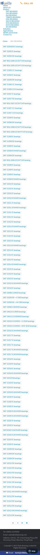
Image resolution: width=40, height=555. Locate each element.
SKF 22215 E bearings (11, 269)
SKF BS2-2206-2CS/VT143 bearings (17, 61)
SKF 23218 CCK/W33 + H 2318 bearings (18, 321)
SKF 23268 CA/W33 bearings (14, 293)
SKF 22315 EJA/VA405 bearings (15, 283)
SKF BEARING (11, 11)
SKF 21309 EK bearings (12, 454)
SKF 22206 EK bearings (12, 80)
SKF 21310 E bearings (11, 189)
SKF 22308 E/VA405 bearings (14, 151)
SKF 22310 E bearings (11, 193)
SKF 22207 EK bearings (12, 99)
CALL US (28, 3)
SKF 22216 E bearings (11, 288)
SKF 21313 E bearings (11, 236)
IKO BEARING (11, 27)
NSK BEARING (12, 19)
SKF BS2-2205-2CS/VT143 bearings (17, 65)
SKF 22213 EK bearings (12, 515)
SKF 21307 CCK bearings (13, 113)
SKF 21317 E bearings (11, 340)
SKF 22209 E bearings (11, 165)
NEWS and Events (10, 33)
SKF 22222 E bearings (11, 421)
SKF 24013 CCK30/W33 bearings (16, 316)
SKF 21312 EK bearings (12, 501)
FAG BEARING (11, 13)
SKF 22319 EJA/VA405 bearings (15, 392)
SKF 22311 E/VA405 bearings (14, 208)
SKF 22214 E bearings (11, 250)
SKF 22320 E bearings (11, 406)
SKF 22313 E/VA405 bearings (14, 245)
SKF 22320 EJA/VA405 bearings (15, 411)
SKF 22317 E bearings (11, 345)
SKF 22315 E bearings (11, 279)
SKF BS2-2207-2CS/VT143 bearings (17, 103)
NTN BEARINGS (12, 23)
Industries (7, 29)
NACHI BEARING (13, 21)
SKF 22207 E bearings (11, 94)
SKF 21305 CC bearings (12, 70)
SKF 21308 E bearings (11, 137)
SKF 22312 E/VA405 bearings (14, 226)
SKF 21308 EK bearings (12, 141)
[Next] (22, 523)
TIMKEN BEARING (13, 17)
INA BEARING (11, 15)
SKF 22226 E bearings (11, 444)
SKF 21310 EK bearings (12, 468)
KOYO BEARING (12, 25)
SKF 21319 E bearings (11, 383)
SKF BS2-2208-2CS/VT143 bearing (16, 160)
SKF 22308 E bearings (11, 146)
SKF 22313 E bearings (11, 241)
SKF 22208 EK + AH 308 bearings (16, 302)
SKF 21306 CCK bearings (13, 89)
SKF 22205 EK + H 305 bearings (15, 297)
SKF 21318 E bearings (11, 364)
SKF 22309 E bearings (11, 174)
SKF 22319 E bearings (11, 387)
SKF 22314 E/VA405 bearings (14, 264)
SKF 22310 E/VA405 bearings (14, 198)
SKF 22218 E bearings (11, 359)
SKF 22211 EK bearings (12, 477)
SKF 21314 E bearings (11, 255)
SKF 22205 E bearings (11, 51)
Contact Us (7, 35)
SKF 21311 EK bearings (12, 482)
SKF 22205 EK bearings (12, 56)
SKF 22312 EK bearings (12, 506)
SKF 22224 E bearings (11, 440)
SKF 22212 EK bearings (12, 496)
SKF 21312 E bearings (11, 222)
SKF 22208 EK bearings (12, 122)
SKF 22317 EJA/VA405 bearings (15, 350)
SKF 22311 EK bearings (12, 487)
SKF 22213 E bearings (11, 231)
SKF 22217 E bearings (11, 335)
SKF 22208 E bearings (11, 118)
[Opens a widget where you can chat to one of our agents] (32, 551)
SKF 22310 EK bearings (12, 473)
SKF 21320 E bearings (11, 402)
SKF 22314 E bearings (11, 260)
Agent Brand (8, 31)
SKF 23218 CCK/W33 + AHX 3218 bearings (19, 326)
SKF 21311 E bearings (11, 212)
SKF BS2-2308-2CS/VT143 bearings (17, 127)
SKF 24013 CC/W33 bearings (14, 312)
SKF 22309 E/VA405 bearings (14, 179)
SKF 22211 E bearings (11, 203)
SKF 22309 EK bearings (12, 458)
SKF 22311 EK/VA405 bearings (15, 492)
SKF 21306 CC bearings (12, 84)
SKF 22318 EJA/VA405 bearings (15, 373)
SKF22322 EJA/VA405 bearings (15, 430)
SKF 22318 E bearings (11, 368)
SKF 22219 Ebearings (11, 378)
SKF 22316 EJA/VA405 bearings (15, 331)
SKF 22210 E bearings (11, 184)
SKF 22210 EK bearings (12, 463)
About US (7, 8)
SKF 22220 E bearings (11, 397)
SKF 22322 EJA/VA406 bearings (15, 435)
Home (5, 6)
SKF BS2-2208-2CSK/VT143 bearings (17, 132)
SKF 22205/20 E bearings (13, 47)
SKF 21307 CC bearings (12, 108)
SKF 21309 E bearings (11, 170)
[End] (27, 523)
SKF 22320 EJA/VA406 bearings (15, 416)
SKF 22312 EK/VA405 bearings (15, 511)
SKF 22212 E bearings (11, 217)
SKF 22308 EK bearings (12, 155)
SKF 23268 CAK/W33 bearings (15, 307)
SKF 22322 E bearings (11, 425)
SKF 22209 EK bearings (12, 449)
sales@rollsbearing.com (17, 535)
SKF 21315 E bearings (11, 274)
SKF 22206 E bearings (11, 75)
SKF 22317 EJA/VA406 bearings (15, 354)
